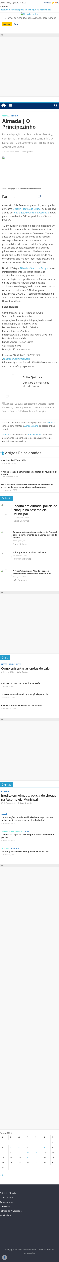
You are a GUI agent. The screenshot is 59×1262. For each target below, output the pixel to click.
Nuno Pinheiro (20, 544)
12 (19, 1152)
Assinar (6, 24)
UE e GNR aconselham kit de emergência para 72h (24, 694)
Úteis (5, 657)
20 (28, 1157)
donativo (51, 422)
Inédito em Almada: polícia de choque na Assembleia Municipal (35, 510)
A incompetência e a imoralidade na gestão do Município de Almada (29, 472)
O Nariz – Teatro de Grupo (27, 208)
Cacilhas (5, 849)
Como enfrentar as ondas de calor (26, 668)
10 (3, 1152)
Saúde (12, 664)
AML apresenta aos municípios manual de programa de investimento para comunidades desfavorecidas (27, 485)
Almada (5, 116)
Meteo (4, 664)
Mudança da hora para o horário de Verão (21, 683)
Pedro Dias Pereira (22, 558)
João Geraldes (19, 580)
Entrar (16, 24)
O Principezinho (22, 407)
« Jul (2, 1174)
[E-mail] (7, 396)
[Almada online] (3, 106)
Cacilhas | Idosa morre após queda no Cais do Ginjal (25, 851)
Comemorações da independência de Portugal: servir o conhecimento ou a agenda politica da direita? (35, 535)
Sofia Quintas (27, 152)
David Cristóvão (21, 520)
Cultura (19, 403)
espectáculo (30, 403)
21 (36, 1157)
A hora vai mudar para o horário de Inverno (21, 705)
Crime (26, 831)
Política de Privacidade (11, 1210)
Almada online (31, 425)
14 (36, 1152)
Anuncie (5, 434)
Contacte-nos (6, 1202)
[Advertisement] (29, 66)
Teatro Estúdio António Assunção (31, 212)
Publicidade (5, 1215)
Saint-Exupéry (46, 407)
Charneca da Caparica (11, 831)
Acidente (15, 849)
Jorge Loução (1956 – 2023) (13, 460)
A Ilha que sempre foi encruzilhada (29, 552)
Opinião (6, 498)
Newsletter (5, 1206)
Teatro (14, 116)
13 (28, 1152)
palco (35, 407)
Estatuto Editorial (8, 1193)
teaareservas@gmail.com (17, 358)
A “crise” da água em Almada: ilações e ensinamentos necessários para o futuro (32, 572)
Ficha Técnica (6, 1197)
